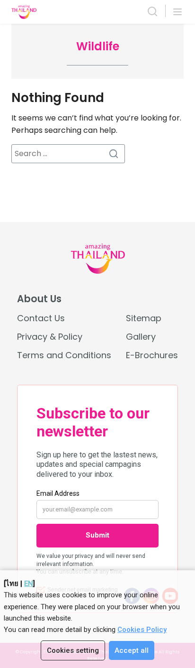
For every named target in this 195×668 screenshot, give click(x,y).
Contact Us (41, 318)
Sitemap (143, 318)
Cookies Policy (142, 629)
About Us (39, 299)
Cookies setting (73, 650)
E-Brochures (152, 355)
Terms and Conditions (64, 355)
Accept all (132, 650)
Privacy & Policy (49, 337)
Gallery (141, 337)
